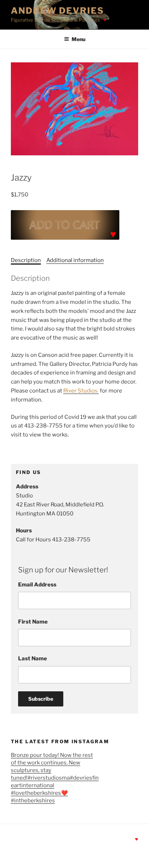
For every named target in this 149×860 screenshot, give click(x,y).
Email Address (37, 584)
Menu (78, 39)
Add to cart (65, 225)
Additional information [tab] (75, 260)
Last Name (32, 658)
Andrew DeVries (57, 10)
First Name (33, 622)
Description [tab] (26, 260)
